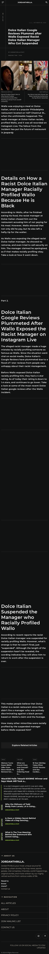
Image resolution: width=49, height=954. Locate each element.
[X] (8, 738)
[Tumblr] (30, 738)
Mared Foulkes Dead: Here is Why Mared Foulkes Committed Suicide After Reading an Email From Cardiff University (11, 98)
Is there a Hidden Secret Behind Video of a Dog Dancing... (20, 819)
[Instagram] (38, 936)
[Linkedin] (19, 738)
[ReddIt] (25, 738)
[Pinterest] (14, 738)
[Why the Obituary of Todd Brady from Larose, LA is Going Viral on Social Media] (43, 809)
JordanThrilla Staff (17, 52)
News (3, 759)
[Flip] (41, 738)
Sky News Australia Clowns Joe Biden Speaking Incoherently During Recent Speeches (38, 96)
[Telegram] (35, 738)
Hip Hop (2, 18)
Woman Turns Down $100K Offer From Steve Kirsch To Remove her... (7, 767)
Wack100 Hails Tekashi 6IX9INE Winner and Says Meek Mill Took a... (24, 779)
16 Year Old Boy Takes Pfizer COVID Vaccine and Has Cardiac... (39, 767)
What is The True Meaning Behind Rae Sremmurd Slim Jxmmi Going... (18, 834)
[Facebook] (3, 738)
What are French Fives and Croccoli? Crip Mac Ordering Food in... (23, 768)
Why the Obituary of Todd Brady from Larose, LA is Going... (20, 805)
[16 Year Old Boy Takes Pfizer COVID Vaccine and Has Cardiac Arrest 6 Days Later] (40, 753)
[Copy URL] (46, 738)
